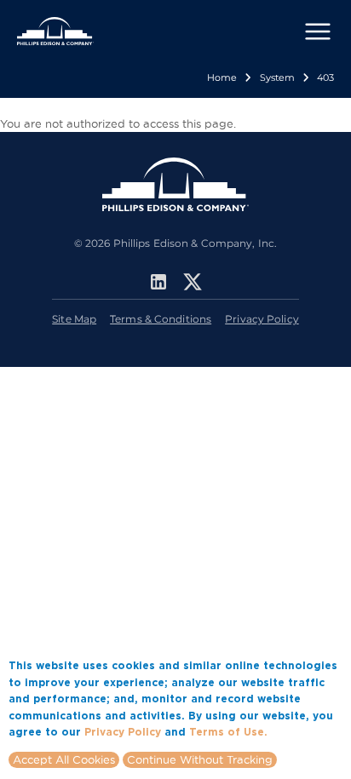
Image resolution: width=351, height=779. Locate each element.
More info (296, 731)
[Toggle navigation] (318, 31)
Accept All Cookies (64, 759)
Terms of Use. (228, 731)
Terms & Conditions (160, 318)
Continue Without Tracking (200, 759)
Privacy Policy (262, 318)
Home (222, 77)
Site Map (74, 318)
